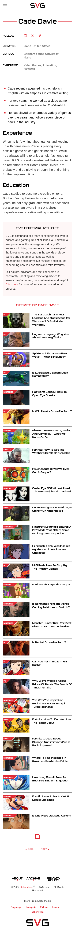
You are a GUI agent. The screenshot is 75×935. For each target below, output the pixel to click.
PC (4, 315)
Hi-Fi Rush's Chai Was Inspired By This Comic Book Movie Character (51, 549)
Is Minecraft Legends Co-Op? (51, 584)
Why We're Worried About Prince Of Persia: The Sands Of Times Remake (52, 684)
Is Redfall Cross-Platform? (49, 642)
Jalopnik (31, 907)
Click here (12, 284)
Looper (56, 907)
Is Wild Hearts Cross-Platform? (52, 411)
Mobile (7, 450)
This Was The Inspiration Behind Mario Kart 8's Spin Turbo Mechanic (49, 703)
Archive (33, 878)
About (17, 878)
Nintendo (8, 353)
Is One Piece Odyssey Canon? (51, 815)
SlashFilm (37, 911)
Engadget (16, 907)
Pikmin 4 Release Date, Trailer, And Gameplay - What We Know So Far (51, 434)
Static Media (26, 887)
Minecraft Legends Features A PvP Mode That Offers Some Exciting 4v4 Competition (51, 530)
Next (44, 849)
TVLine (44, 907)
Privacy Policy (53, 879)
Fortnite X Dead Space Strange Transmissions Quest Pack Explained (51, 742)
